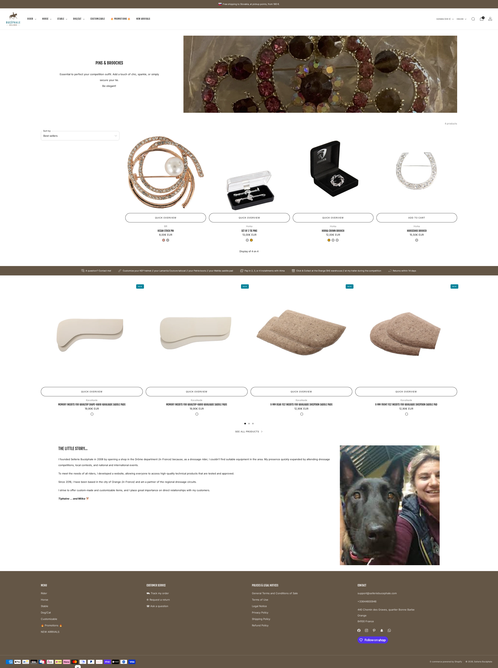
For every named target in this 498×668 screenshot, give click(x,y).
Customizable (97, 19)
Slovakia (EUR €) (444, 19)
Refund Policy (260, 625)
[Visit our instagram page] (366, 630)
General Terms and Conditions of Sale (275, 593)
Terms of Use (260, 599)
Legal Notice (259, 606)
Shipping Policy (261, 618)
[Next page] (457, 333)
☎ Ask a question (157, 606)
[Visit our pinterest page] (374, 630)
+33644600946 (367, 601)
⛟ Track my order (157, 593)
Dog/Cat (77, 19)
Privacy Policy (260, 612)
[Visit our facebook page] (359, 630)
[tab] (245, 423)
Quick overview (165, 217)
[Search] (473, 19)
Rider (30, 19)
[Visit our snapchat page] (382, 630)
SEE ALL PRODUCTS (247, 431)
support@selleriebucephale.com (377, 593)
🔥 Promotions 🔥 (121, 19)
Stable (60, 19)
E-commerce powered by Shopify (446, 661)
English (460, 19)
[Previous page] (41, 333)
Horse (45, 19)
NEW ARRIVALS (143, 19)
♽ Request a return (158, 599)
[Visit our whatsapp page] (389, 630)
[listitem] (96, 270)
